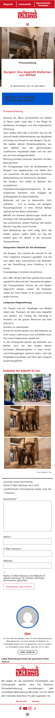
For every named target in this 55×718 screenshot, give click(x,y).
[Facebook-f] (20, 708)
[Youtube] (25, 708)
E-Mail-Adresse (12, 549)
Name (7, 537)
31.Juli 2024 (38, 85)
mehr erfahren (27, 652)
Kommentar (10, 499)
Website (7, 561)
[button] (27, 24)
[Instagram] (30, 708)
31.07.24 (5, 662)
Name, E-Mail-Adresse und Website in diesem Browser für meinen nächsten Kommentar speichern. (24, 578)
